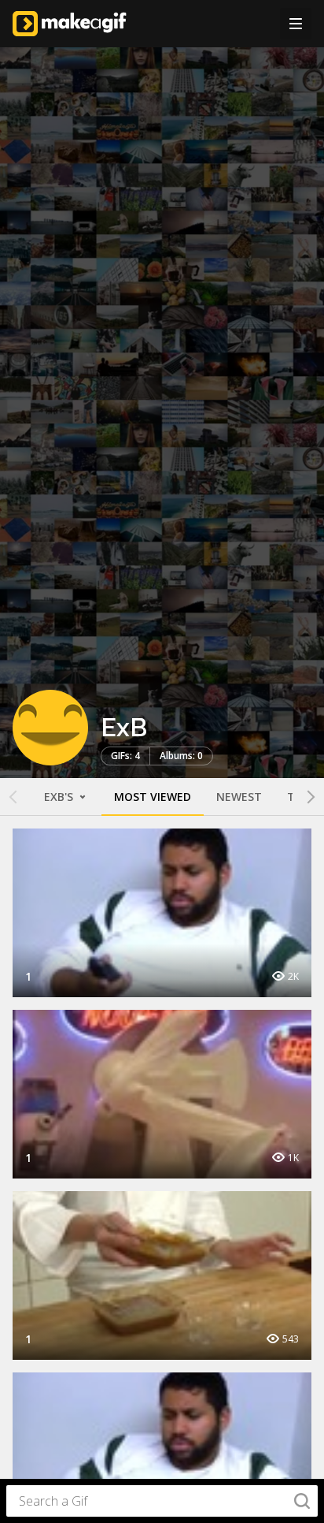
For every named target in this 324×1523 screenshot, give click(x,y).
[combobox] (162, 1501)
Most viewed (152, 796)
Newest (239, 796)
